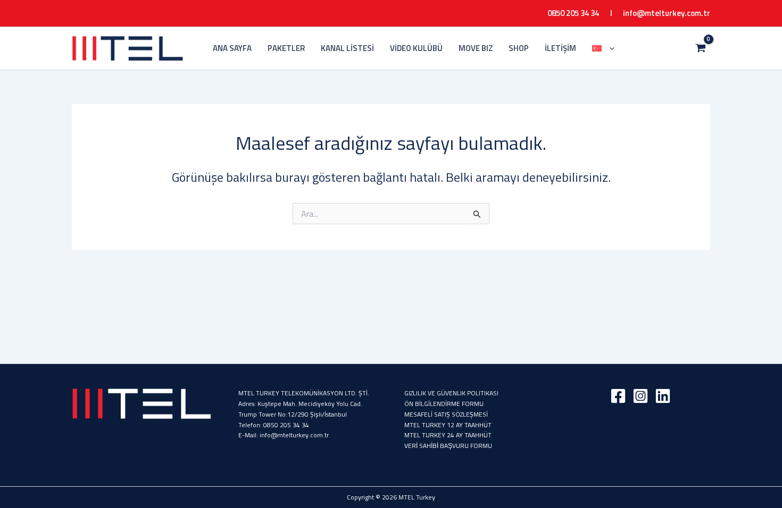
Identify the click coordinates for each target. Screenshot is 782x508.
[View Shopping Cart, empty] (700, 48)
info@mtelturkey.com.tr (666, 13)
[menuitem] (603, 48)
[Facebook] (618, 396)
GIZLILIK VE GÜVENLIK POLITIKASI (451, 393)
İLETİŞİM (560, 48)
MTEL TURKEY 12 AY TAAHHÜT (448, 425)
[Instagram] (640, 396)
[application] (609, 48)
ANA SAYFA (232, 48)
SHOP (519, 48)
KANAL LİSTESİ (347, 48)
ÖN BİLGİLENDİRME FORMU (444, 404)
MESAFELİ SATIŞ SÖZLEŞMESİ (446, 414)
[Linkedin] (663, 396)
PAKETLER (286, 48)
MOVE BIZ (476, 48)
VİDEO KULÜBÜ (416, 48)
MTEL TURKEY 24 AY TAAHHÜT (448, 435)
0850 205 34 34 (286, 425)
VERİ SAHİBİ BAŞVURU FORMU (448, 446)
